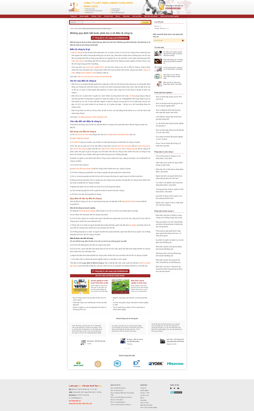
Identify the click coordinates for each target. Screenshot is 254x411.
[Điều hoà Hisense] (175, 364)
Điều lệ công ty (77, 52)
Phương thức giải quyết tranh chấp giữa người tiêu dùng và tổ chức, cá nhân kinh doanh (168, 233)
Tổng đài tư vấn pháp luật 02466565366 (111, 38)
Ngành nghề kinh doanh (80, 138)
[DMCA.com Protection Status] (176, 392)
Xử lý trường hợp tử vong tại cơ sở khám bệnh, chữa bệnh (173, 68)
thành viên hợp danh (124, 146)
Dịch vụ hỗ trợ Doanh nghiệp (169, 16)
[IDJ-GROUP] (136, 364)
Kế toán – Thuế (96, 16)
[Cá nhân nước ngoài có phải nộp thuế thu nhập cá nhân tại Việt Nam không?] (158, 53)
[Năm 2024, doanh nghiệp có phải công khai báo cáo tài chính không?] (120, 286)
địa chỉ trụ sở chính (82, 134)
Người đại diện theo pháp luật (82, 168)
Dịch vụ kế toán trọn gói (118, 12)
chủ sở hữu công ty (80, 149)
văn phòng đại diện (122, 134)
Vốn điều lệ (76, 142)
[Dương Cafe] (98, 364)
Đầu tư (118, 16)
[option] (87, 333)
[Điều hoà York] (156, 364)
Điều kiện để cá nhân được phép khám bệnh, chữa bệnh (172, 83)
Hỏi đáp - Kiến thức (161, 28)
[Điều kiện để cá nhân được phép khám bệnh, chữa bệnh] (158, 84)
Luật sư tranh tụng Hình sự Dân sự (121, 404)
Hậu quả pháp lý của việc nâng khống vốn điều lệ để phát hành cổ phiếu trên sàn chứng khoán (169, 224)
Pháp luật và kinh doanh (163, 211)
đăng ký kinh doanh (129, 201)
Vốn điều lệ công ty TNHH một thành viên (92, 117)
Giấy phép (126, 16)
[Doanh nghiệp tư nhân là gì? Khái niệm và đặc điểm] (80, 286)
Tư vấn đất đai (115, 10)
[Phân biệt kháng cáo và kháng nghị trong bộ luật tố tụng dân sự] (158, 61)
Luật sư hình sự (116, 9)
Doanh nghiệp (84, 16)
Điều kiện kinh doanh (150, 16)
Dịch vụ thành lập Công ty (118, 388)
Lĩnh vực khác (136, 16)
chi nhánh (109, 134)
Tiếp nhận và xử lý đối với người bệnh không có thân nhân (171, 76)
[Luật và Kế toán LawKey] (74, 7)
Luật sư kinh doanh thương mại (93, 10)
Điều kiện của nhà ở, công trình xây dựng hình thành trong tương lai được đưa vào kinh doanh (169, 269)
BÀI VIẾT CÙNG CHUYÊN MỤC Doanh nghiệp (110, 276)
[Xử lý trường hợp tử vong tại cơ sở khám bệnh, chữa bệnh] (158, 68)
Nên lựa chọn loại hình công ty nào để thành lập (95, 76)
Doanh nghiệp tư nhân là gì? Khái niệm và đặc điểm (99, 283)
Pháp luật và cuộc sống (163, 152)
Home (72, 28)
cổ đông (132, 96)
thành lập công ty (78, 61)
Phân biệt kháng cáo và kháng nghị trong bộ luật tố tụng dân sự (173, 61)
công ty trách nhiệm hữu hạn (111, 149)
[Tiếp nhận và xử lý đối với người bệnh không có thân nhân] (158, 76)
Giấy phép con (89, 12)
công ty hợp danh (144, 146)
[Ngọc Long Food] (78, 364)
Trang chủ (73, 16)
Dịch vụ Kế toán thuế (117, 390)
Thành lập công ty (90, 9)
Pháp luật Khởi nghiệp (163, 92)
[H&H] (117, 364)
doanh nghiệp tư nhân (88, 73)
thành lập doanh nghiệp (87, 211)
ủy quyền (133, 225)
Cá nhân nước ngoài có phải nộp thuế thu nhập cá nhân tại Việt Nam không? (172, 53)
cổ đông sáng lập (131, 149)
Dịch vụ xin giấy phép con (118, 402)
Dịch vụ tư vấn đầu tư (117, 399)
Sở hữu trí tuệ (108, 16)
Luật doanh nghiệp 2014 (95, 67)
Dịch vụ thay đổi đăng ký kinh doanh (121, 397)
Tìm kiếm (145, 22)
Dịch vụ (157, 26)
